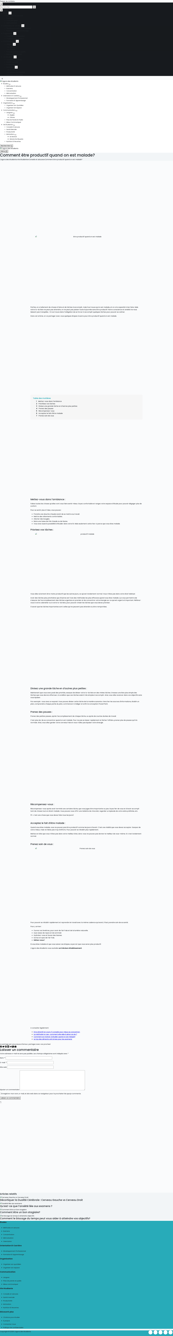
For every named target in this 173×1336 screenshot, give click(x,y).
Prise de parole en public (16, 52)
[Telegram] (11, 1046)
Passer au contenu (7, 1)
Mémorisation (11, 23)
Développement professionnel (18, 28)
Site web (3, 1067)
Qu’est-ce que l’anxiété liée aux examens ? (26, 1206)
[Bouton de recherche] (34, 7)
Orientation (7, 1241)
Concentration (12, 20)
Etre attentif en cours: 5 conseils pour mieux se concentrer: (57, 1032)
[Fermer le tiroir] (1, 10)
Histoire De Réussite (17, 72)
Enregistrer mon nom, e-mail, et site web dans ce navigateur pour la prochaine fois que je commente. (41, 1093)
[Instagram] (160, 1332)
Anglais (12, 47)
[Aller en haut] (2, 78)
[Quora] (170, 1332)
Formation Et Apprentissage (13, 1254)
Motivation (10, 67)
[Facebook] (1, 1046)
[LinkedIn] (8, 1046)
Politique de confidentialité (13, 1327)
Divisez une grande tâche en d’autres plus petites (56, 406)
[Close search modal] (1, 4)
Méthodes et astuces (11, 1228)
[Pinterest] (6, 1046)
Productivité (11, 64)
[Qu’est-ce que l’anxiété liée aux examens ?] (11, 1203)
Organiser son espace (15, 38)
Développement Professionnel (14, 1251)
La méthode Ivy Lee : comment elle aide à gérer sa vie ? (55, 1034)
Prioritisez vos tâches (45, 404)
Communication (9, 41)
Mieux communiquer (14, 54)
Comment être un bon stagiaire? (20, 1212)
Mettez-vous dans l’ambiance (49, 401)
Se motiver (14, 70)
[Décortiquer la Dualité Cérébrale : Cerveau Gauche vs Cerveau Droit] (14, 1197)
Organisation (8, 33)
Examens (10, 18)
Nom (2, 1058)
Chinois (12, 49)
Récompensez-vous (45, 411)
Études (6, 13)
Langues (9, 44)
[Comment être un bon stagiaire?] (13, 1209)
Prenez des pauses (44, 408)
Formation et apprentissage (17, 31)
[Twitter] (3, 1046)
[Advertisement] (86, 197)
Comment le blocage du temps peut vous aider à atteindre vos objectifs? (45, 1218)
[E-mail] (15, 1046)
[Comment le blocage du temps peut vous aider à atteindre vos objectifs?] (17, 1216)
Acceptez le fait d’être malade (49, 413)
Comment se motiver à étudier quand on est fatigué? (54, 1037)
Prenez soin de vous (45, 416)
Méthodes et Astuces (14, 16)
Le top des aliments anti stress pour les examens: (53, 1039)
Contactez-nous (9, 1324)
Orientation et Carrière (12, 25)
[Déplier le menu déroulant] (10, 13)
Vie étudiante (8, 57)
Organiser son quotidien (15, 36)
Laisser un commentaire (10, 1098)
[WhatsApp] (13, 1046)
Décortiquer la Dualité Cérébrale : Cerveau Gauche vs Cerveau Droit (41, 1200)
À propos (6, 1321)
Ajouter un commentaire (9, 1089)
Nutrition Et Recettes (14, 75)
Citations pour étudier (11, 1317)
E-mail (3, 1062)
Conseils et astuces (14, 59)
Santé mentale (12, 62)
